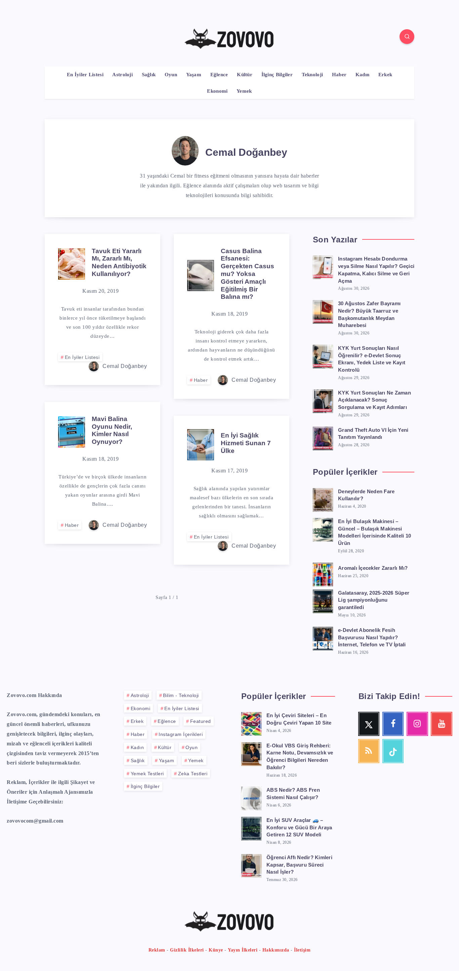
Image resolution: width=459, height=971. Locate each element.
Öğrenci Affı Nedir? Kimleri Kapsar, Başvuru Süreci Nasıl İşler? (299, 864)
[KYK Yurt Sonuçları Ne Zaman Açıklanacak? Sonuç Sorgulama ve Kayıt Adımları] (323, 400)
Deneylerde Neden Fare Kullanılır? (366, 495)
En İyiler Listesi (85, 74)
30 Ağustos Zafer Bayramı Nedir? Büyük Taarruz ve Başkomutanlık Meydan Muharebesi (369, 314)
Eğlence (219, 74)
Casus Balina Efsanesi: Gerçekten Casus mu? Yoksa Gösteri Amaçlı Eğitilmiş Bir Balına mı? (247, 273)
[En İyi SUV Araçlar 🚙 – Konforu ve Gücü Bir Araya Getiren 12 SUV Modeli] (251, 827)
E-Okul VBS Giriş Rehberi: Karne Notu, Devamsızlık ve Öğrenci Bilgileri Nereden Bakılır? (299, 756)
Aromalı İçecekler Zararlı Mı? (373, 568)
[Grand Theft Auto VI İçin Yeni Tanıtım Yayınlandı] (323, 437)
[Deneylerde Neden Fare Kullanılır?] (323, 499)
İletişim (302, 950)
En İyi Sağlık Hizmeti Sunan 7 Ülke (246, 443)
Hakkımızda (275, 950)
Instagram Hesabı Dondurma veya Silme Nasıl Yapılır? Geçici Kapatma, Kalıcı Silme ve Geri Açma (376, 269)
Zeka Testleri (193, 773)
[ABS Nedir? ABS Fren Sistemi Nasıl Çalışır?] (251, 797)
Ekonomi (217, 91)
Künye (216, 950)
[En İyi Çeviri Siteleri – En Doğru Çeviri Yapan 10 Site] (251, 723)
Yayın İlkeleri (242, 950)
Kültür (244, 74)
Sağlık (149, 74)
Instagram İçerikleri (181, 734)
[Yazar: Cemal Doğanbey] (185, 149)
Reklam (157, 950)
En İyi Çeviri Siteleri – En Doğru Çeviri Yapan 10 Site (299, 719)
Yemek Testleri (147, 773)
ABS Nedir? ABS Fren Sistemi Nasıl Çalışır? (293, 793)
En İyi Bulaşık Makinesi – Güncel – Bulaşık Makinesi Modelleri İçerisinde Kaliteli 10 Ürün (374, 532)
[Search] (407, 36)
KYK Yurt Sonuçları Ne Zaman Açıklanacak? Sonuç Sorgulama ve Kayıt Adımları (374, 400)
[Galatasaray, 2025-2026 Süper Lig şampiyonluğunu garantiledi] (323, 600)
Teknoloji (312, 74)
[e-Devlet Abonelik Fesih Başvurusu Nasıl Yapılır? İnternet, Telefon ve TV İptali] (323, 637)
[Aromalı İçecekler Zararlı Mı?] (323, 573)
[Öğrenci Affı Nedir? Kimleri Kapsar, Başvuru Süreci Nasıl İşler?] (251, 865)
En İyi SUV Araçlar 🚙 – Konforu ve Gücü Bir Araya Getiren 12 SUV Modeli (299, 827)
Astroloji (122, 74)
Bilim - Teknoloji (181, 695)
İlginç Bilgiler (277, 74)
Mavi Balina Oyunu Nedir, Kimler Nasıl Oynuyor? (112, 430)
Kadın (363, 74)
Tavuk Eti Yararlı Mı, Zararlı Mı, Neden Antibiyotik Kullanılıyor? (119, 262)
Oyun (171, 74)
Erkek (385, 74)
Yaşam (194, 74)
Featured (200, 721)
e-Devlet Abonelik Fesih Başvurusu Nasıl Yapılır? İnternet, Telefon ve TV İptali (372, 637)
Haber (339, 74)
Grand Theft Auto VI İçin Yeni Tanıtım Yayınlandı (373, 433)
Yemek (244, 91)
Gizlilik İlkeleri (187, 950)
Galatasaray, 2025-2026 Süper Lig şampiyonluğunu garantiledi (373, 600)
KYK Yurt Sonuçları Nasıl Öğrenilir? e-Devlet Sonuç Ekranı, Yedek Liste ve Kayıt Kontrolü (371, 359)
